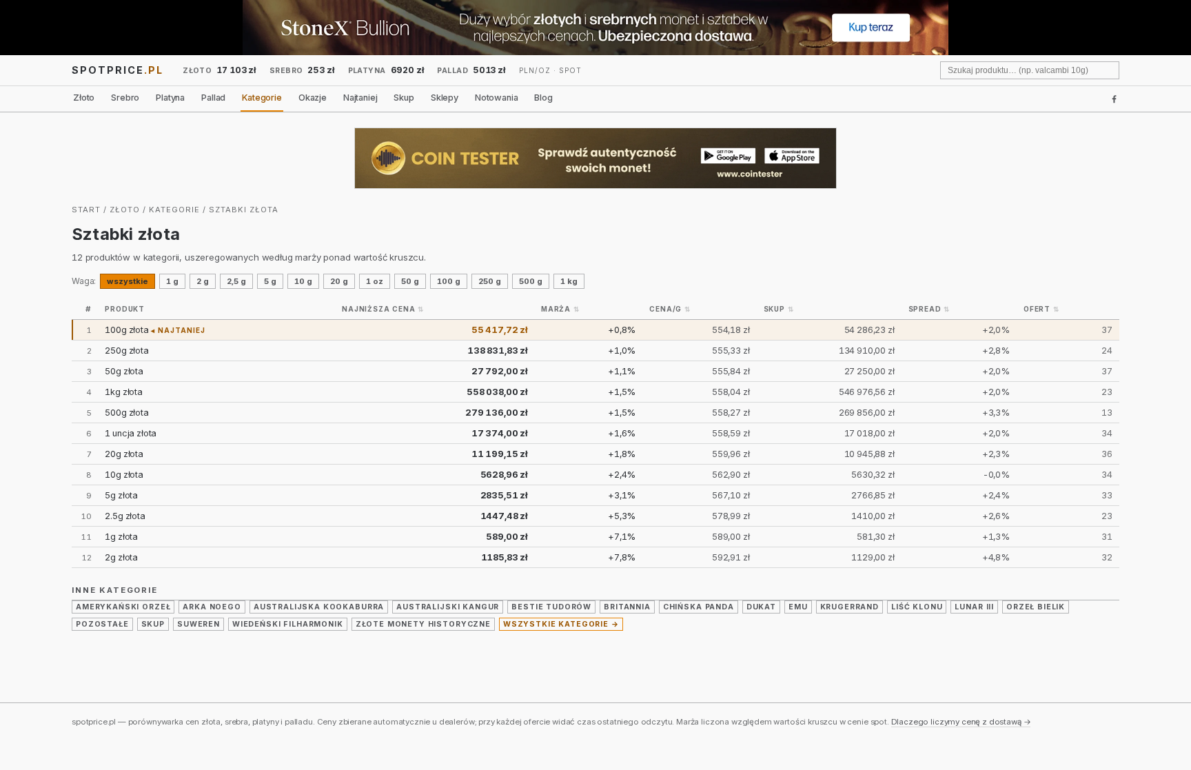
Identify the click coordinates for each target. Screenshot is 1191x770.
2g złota (121, 557)
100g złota (126, 330)
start (86, 209)
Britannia (627, 606)
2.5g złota (125, 516)
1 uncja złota (130, 433)
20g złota (124, 454)
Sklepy (444, 97)
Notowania (496, 97)
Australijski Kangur (447, 606)
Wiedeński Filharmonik (287, 624)
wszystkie (127, 281)
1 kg (569, 281)
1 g (172, 281)
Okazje (312, 97)
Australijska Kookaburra (319, 606)
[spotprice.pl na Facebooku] (1114, 99)
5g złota (121, 495)
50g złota (124, 371)
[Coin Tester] (595, 158)
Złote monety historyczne (423, 624)
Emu (798, 606)
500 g (530, 281)
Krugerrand (849, 606)
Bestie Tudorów (551, 606)
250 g (489, 281)
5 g (270, 281)
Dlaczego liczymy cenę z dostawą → (961, 722)
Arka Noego (212, 606)
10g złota (124, 474)
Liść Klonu (916, 606)
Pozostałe (102, 624)
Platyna (170, 97)
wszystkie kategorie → (561, 624)
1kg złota (124, 392)
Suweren (198, 624)
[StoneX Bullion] (595, 27)
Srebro (125, 97)
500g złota (126, 412)
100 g (448, 281)
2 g (202, 281)
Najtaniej (360, 97)
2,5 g (236, 281)
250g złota (126, 350)
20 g (339, 281)
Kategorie (262, 97)
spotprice (117, 70)
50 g (410, 281)
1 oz (374, 281)
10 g (303, 281)
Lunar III (974, 606)
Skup (404, 97)
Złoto (83, 97)
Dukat (761, 606)
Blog (543, 97)
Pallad (213, 97)
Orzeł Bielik (1035, 606)
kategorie (174, 209)
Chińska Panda (698, 606)
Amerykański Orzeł (123, 606)
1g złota (121, 536)
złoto (125, 209)
